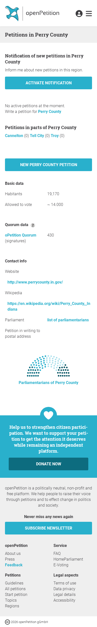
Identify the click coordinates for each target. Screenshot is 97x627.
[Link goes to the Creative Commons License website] (8, 621)
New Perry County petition (48, 164)
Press (10, 559)
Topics (11, 600)
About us (13, 553)
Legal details (64, 594)
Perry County (49, 111)
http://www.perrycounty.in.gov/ (35, 282)
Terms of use (64, 583)
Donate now (48, 464)
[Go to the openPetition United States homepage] (32, 13)
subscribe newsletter (48, 528)
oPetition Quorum (20, 235)
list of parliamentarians (68, 320)
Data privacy (64, 588)
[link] (89, 14)
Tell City (37, 135)
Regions (12, 606)
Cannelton (14, 135)
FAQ (57, 553)
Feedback (14, 565)
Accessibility (64, 600)
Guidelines (14, 583)
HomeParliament (68, 559)
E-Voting (60, 565)
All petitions (15, 588)
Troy (55, 135)
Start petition (16, 594)
